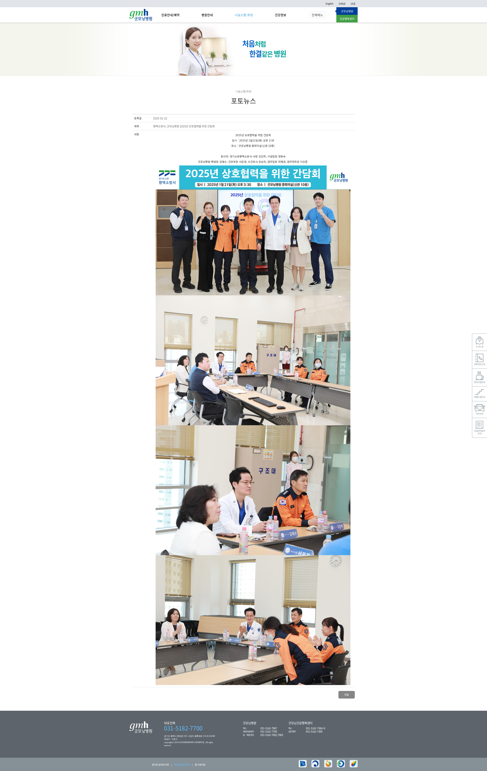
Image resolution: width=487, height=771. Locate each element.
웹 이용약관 (200, 764)
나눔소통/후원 (244, 15)
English (329, 3)
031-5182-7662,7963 (271, 735)
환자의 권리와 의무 (160, 764)
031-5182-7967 (268, 728)
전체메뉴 (317, 15)
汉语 (353, 3)
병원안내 (207, 15)
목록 (346, 694)
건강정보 (280, 15)
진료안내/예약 (170, 15)
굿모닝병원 (347, 11)
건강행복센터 (347, 19)
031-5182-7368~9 (315, 728)
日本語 (342, 3)
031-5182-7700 (183, 728)
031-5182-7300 (314, 731)
